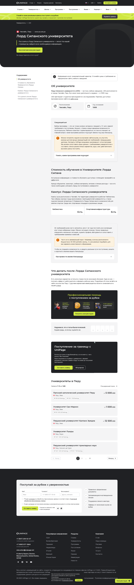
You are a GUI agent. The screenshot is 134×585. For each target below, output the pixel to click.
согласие (32, 499)
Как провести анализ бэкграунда (69, 257)
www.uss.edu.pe (40, 32)
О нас (31, 3)
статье (58, 285)
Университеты (33, 9)
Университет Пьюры (63, 431)
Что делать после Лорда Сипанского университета (28, 98)
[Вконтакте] (26, 562)
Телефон (44, 491)
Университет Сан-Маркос (65, 407)
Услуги (39, 3)
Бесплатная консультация (29, 50)
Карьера (97, 9)
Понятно (78, 580)
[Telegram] (57, 508)
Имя (23, 491)
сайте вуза (74, 99)
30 (90, 458)
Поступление (73, 9)
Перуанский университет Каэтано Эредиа (74, 421)
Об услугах (79, 368)
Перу (57, 395)
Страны (20, 9)
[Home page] (21, 3)
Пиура (61, 434)
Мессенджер (65, 491)
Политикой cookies (67, 580)
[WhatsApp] (61, 508)
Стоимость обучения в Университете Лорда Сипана (26, 85)
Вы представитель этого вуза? (27, 55)
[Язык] (87, 3)
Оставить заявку (110, 3)
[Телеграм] (17, 562)
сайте (53, 180)
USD (92, 3)
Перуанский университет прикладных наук (75, 445)
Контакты (59, 3)
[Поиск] (116, 9)
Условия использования (84, 578)
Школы (46, 9)
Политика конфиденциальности (106, 578)
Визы (107, 9)
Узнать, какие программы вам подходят (72, 155)
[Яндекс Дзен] (22, 562)
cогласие (31, 504)
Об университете (24, 79)
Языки (86, 9)
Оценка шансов (48, 3)
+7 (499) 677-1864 (23, 544)
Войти (99, 3)
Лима (61, 395)
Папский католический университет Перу (74, 393)
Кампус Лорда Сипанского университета (28, 92)
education (25, 550)
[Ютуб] (31, 562)
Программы (59, 9)
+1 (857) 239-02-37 (23, 539)
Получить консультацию (84, 314)
